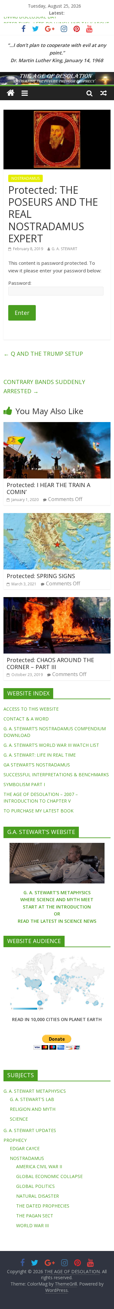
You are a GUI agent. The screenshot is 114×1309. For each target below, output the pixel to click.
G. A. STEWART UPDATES (29, 1130)
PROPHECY (15, 1140)
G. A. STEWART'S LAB (32, 1099)
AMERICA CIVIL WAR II (39, 1166)
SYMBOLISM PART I (24, 784)
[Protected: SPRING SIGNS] (57, 516)
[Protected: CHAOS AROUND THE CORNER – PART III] (57, 600)
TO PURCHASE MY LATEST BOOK (38, 811)
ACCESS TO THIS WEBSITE (31, 709)
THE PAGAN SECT (34, 1216)
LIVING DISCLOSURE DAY (29, 20)
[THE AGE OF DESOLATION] (10, 93)
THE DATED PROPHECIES (42, 1206)
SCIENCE (19, 1119)
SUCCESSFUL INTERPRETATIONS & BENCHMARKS (56, 775)
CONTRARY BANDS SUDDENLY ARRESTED (44, 386)
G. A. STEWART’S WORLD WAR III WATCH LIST (51, 745)
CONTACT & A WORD (26, 719)
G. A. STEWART (64, 248)
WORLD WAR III (32, 1225)
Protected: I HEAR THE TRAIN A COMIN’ (48, 488)
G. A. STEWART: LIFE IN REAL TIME (39, 755)
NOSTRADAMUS (25, 178)
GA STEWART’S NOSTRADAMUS (36, 765)
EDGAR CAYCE (25, 1148)
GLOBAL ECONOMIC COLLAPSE (49, 1176)
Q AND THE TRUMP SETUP (43, 353)
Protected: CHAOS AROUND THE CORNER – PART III (50, 663)
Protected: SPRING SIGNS (41, 576)
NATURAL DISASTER (37, 1196)
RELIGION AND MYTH (32, 1109)
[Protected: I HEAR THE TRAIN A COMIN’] (57, 425)
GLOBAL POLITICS (35, 1186)
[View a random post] (104, 93)
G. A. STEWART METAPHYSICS (34, 1091)
